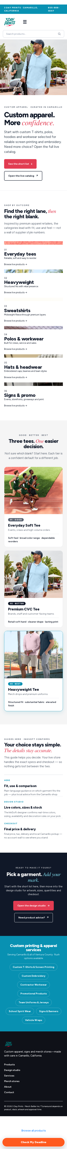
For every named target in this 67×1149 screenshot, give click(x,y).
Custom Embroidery (33, 975)
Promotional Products (33, 993)
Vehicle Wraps (33, 1020)
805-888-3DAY (54, 9)
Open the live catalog (23, 175)
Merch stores (11, 1081)
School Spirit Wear (20, 1011)
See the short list (20, 163)
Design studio (12, 1070)
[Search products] (59, 34)
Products (9, 1064)
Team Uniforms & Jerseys (34, 1002)
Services (9, 1075)
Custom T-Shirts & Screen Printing (33, 967)
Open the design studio (33, 905)
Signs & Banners (48, 1011)
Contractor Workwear (33, 984)
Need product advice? (33, 917)
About (8, 1086)
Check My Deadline (33, 1142)
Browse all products (33, 1130)
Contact (9, 1092)
